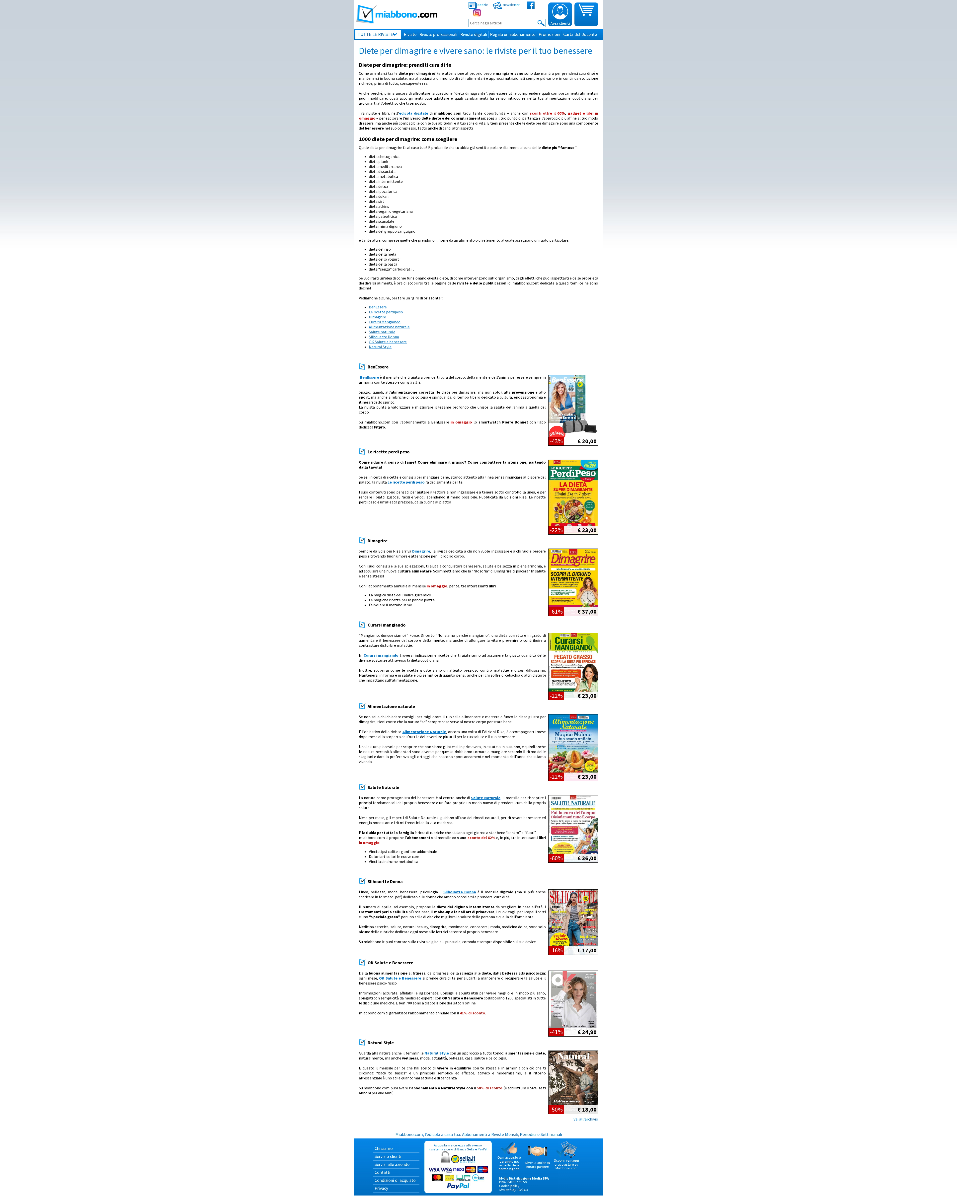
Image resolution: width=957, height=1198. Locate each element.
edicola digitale (413, 113)
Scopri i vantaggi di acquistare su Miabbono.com (566, 1164)
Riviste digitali (473, 34)
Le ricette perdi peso (406, 482)
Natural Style (380, 346)
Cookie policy (509, 1186)
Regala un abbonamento (513, 34)
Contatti (382, 1172)
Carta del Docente (580, 34)
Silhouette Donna (384, 336)
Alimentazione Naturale (424, 731)
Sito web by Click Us (513, 1190)
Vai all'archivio (585, 1119)
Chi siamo (384, 1148)
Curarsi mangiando (381, 655)
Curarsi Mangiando (384, 321)
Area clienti (560, 23)
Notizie (482, 4)
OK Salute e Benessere (400, 978)
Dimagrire (377, 316)
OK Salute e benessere (388, 341)
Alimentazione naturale (389, 326)
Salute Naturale (485, 797)
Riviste (410, 34)
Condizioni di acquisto (395, 1180)
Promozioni (549, 34)
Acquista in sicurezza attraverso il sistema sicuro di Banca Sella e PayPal (458, 1147)
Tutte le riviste (375, 34)
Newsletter (511, 4)
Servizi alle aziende (392, 1164)
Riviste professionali (438, 34)
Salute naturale (382, 331)
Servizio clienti (388, 1156)
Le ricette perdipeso (386, 311)
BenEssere (378, 306)
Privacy (381, 1188)
